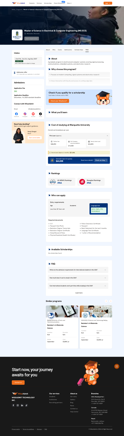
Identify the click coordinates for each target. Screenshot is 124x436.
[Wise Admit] (18, 3)
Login (106, 3)
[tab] (48, 50)
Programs (20, 9)
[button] (79, 136)
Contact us (18, 382)
